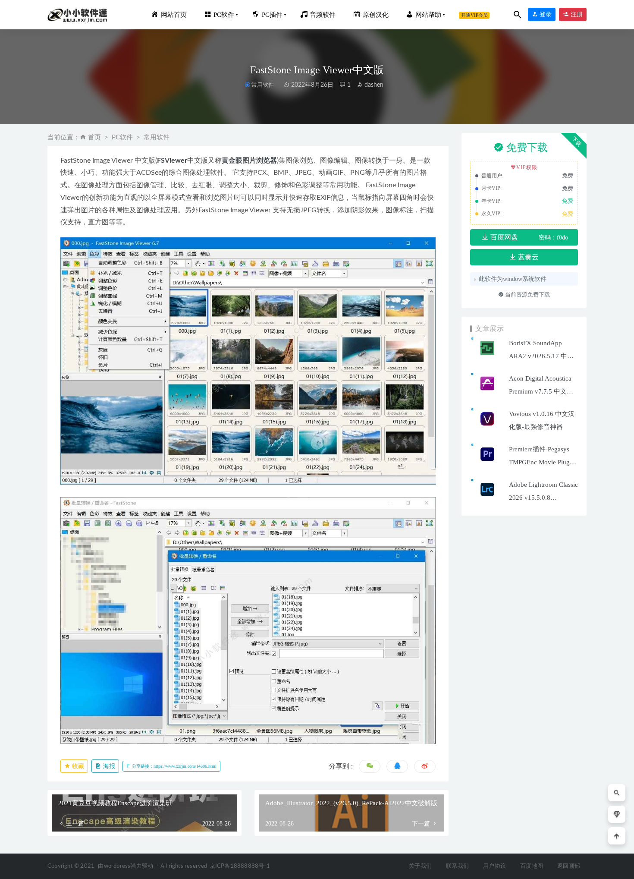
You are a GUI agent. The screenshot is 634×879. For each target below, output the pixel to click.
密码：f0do (553, 237)
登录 (545, 14)
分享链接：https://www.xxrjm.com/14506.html (174, 766)
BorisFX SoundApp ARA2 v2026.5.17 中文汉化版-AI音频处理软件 (542, 356)
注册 (576, 14)
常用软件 (262, 85)
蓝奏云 (527, 257)
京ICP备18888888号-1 (240, 866)
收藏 (77, 766)
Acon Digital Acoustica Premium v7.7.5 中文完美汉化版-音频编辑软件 (542, 391)
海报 (108, 766)
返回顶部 (568, 866)
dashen (373, 85)
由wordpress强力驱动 (125, 866)
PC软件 (122, 137)
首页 (94, 137)
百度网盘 (503, 237)
